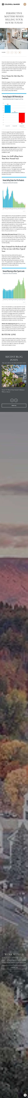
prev (12, 400)
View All (14, 405)
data (17, 261)
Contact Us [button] (14, 967)
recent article (10, 87)
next (16, 400)
